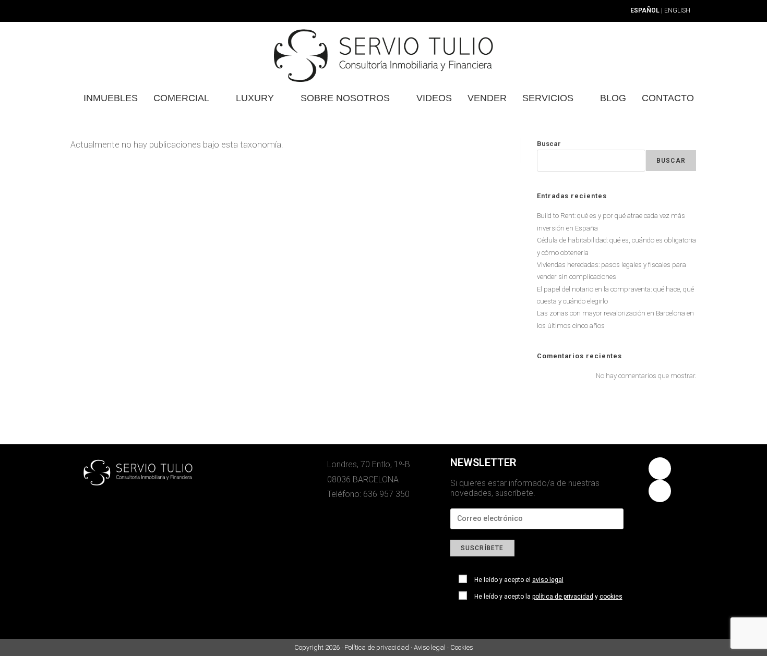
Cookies (461, 647)
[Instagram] (660, 468)
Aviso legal (430, 647)
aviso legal (548, 580)
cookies (611, 596)
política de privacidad (562, 596)
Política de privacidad (376, 647)
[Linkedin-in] (660, 491)
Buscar (549, 144)
